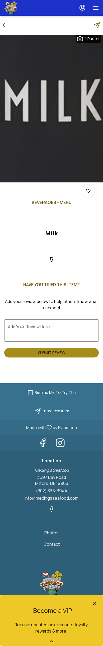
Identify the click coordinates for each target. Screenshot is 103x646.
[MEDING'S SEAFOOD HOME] (28, 7)
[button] (6, 25)
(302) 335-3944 (51, 491)
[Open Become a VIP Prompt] (51, 641)
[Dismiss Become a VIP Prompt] (94, 603)
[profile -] (82, 7)
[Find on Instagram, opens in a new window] (60, 444)
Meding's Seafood (51, 583)
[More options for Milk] (88, 191)
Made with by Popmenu (40, 427)
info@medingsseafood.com (51, 498)
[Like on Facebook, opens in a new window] (43, 444)
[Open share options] (97, 25)
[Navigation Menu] (95, 7)
